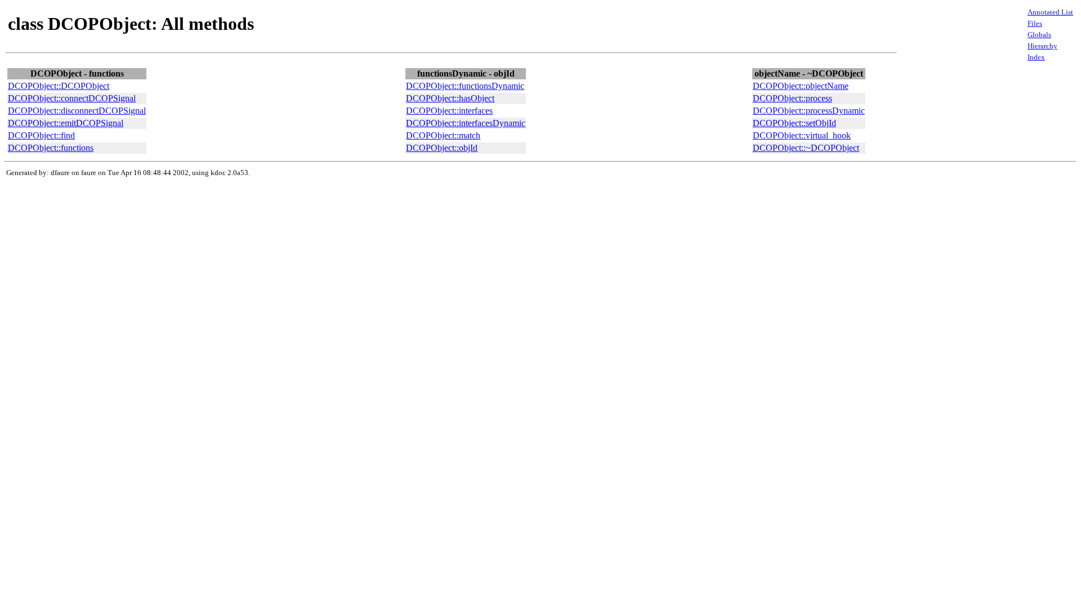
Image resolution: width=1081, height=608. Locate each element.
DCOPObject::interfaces (449, 110)
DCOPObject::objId (441, 148)
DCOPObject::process (792, 98)
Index (1036, 57)
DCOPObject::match (443, 135)
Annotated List (1050, 12)
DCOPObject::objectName (800, 86)
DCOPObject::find (41, 135)
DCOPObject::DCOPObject (58, 86)
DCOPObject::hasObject (450, 98)
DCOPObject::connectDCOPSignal (72, 98)
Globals (1039, 34)
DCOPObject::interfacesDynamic (465, 123)
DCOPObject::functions (50, 148)
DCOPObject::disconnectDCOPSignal (77, 110)
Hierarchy (1042, 46)
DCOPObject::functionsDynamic (465, 86)
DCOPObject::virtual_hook (802, 135)
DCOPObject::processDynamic (809, 110)
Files (1035, 23)
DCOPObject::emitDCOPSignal (65, 123)
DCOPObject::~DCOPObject (806, 148)
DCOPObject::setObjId (794, 123)
